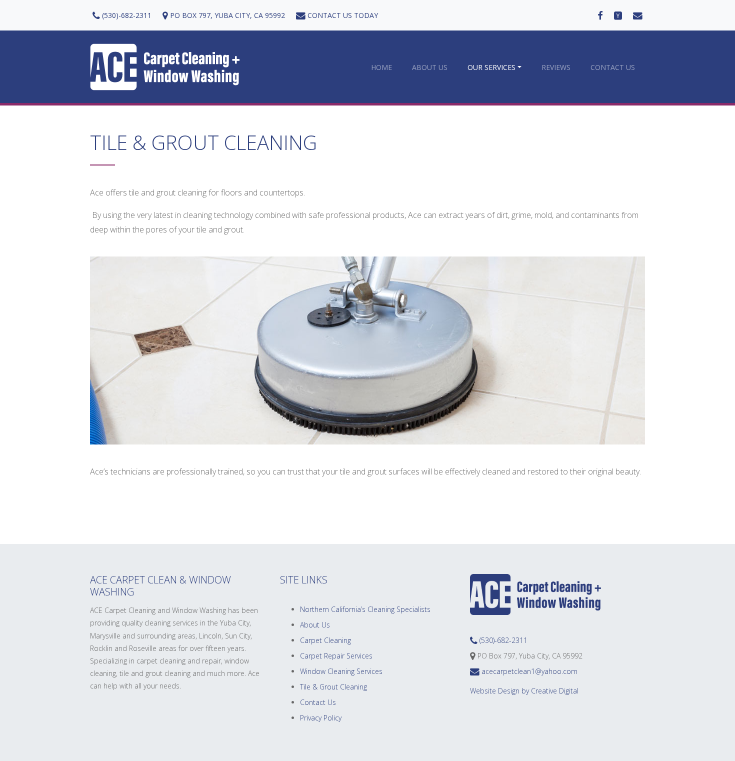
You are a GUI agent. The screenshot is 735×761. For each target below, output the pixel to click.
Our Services (492, 67)
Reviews (556, 67)
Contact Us (612, 67)
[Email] (637, 15)
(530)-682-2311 (126, 15)
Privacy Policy (321, 717)
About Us (430, 67)
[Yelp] (618, 15)
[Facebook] (600, 15)
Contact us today (342, 15)
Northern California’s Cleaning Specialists (365, 609)
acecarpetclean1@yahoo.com (529, 671)
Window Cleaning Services (341, 671)
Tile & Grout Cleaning (333, 687)
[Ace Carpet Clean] (165, 67)
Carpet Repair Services (336, 655)
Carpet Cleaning (325, 640)
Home (381, 67)
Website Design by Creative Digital (524, 691)
